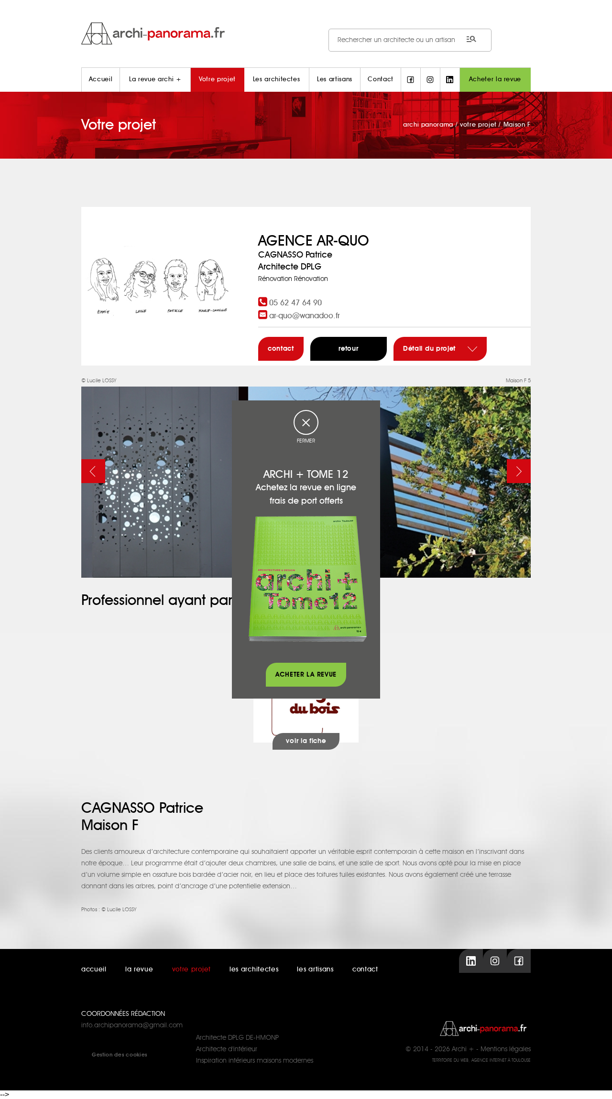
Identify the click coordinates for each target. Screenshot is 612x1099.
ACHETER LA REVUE (306, 674)
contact (281, 348)
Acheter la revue (495, 79)
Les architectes (276, 79)
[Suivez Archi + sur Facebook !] (410, 80)
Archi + (463, 1049)
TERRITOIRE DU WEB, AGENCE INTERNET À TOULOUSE (481, 1060)
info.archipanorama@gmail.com (132, 1025)
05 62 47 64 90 (295, 303)
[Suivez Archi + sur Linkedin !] (449, 80)
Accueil (101, 79)
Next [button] (519, 471)
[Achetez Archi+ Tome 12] (307, 578)
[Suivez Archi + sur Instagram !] (430, 80)
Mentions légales (506, 1049)
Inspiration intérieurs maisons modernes (254, 1060)
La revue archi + (155, 79)
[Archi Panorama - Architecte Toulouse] (306, 33)
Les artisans (334, 79)
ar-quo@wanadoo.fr (304, 316)
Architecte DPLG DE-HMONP (237, 1037)
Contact (380, 79)
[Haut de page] (595, 1082)
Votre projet (217, 79)
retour (348, 348)
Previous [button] (93, 471)
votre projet (191, 969)
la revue (139, 969)
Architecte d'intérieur (226, 1049)
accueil (94, 969)
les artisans (315, 969)
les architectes (254, 969)
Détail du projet (430, 348)
